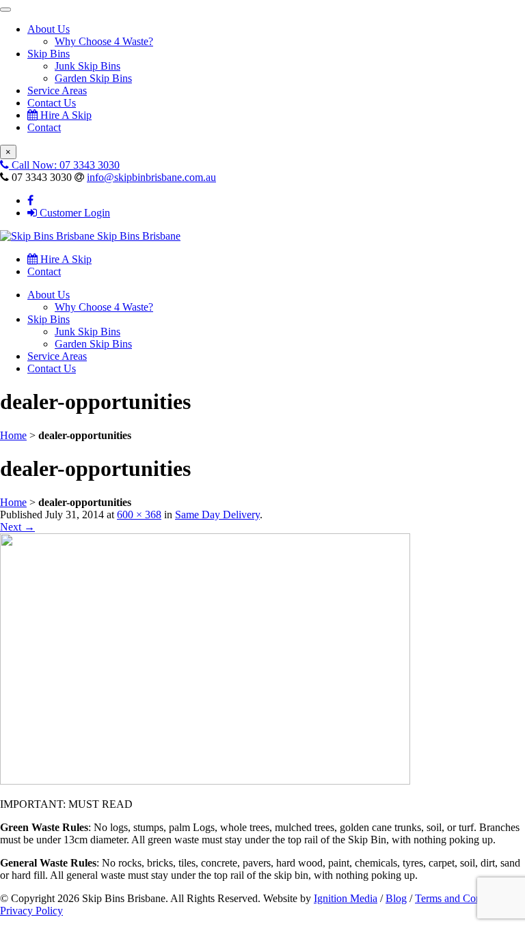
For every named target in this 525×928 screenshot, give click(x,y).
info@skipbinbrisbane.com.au (151, 177)
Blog (396, 898)
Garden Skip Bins (93, 78)
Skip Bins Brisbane (137, 236)
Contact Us (51, 103)
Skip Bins (48, 53)
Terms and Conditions (462, 898)
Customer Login (73, 213)
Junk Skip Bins (87, 66)
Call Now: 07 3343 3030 (64, 165)
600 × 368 (139, 514)
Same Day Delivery (217, 514)
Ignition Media (345, 898)
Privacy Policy (31, 910)
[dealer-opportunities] (205, 781)
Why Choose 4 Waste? (104, 41)
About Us (48, 29)
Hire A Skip (65, 115)
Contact (44, 127)
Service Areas (57, 90)
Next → (17, 527)
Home (13, 435)
